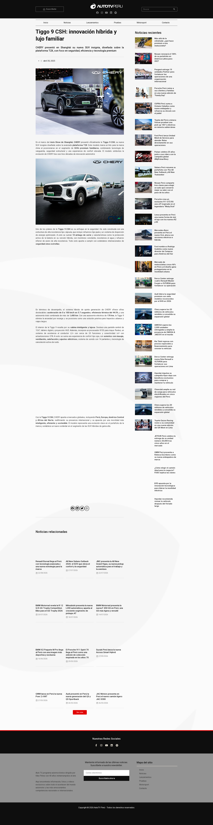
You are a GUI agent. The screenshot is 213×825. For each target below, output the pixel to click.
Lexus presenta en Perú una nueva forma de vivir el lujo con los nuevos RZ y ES (165, 218)
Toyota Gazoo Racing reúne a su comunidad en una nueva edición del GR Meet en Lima (164, 424)
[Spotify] (116, 13)
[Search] (174, 9)
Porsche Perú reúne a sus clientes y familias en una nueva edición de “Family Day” (165, 92)
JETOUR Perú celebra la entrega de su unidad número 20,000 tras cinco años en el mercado (165, 441)
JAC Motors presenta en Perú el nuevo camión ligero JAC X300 (109, 696)
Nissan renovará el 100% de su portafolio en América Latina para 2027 (165, 57)
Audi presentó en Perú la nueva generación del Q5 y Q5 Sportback (78, 696)
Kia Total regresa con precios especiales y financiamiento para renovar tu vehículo (163, 345)
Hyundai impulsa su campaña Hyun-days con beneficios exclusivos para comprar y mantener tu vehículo (165, 378)
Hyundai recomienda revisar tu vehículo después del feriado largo (163, 502)
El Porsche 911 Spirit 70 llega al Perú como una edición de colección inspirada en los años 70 (77, 653)
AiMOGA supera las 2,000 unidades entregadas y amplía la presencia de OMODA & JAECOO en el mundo (164, 330)
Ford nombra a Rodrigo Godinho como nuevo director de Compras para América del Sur (164, 250)
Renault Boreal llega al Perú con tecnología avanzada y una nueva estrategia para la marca (49, 565)
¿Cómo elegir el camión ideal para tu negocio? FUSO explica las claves (164, 470)
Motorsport (141, 22)
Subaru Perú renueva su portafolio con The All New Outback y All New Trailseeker (165, 171)
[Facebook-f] (96, 745)
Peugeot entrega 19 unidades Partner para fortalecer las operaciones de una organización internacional (164, 75)
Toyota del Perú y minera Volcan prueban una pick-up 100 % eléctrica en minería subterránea (165, 123)
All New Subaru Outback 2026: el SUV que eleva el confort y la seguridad (78, 564)
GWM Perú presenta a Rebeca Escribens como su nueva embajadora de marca (165, 456)
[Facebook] (97, 13)
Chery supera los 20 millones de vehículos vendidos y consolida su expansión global (164, 313)
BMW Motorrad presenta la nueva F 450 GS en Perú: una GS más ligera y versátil (109, 608)
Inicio (45, 22)
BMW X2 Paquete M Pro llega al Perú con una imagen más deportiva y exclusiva (49, 652)
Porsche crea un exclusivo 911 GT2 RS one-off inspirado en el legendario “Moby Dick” (164, 203)
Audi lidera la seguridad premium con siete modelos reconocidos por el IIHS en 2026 (164, 297)
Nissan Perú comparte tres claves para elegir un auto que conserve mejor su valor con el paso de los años (164, 188)
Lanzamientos (92, 22)
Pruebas (117, 22)
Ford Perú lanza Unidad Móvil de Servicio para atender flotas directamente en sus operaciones (164, 140)
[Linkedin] (111, 13)
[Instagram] (102, 13)
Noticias (67, 22)
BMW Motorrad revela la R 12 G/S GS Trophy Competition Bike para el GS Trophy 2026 (49, 608)
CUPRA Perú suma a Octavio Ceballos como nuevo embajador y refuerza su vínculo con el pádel (164, 108)
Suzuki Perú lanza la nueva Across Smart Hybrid (108, 651)
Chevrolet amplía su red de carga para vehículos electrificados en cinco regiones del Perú (165, 393)
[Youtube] (106, 13)
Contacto (166, 22)
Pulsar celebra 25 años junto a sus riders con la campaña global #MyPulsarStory (165, 155)
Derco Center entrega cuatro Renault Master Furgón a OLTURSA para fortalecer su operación (165, 282)
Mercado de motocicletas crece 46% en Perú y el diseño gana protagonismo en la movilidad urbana (165, 267)
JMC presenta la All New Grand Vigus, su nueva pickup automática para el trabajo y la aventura (110, 565)
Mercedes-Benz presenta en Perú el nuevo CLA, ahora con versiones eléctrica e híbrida (164, 235)
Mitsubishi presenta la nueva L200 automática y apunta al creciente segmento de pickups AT (79, 609)
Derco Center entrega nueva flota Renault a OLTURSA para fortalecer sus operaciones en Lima (164, 362)
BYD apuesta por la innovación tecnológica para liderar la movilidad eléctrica (165, 487)
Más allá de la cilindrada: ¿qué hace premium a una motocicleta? (164, 42)
